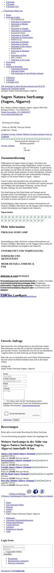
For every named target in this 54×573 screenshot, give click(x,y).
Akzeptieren (5, 294)
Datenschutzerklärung (27, 296)
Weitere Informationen (9, 296)
